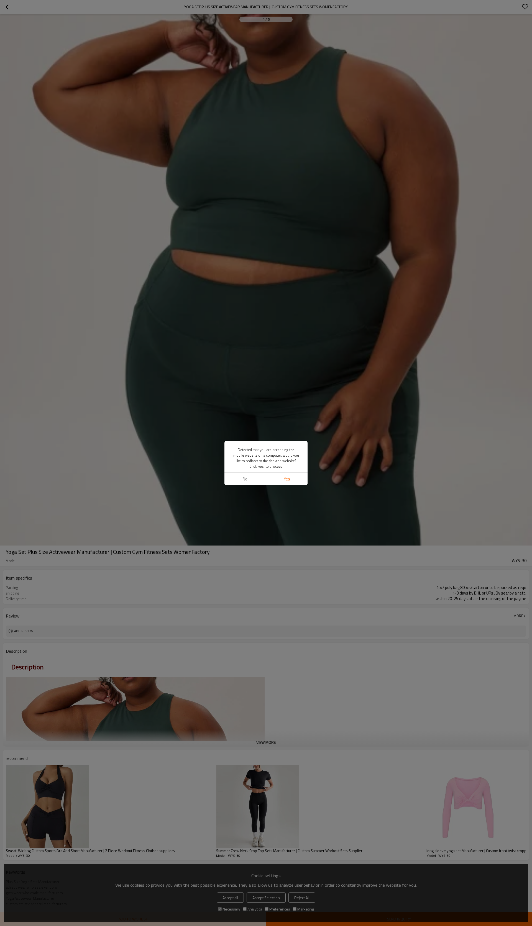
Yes (287, 479)
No (245, 479)
